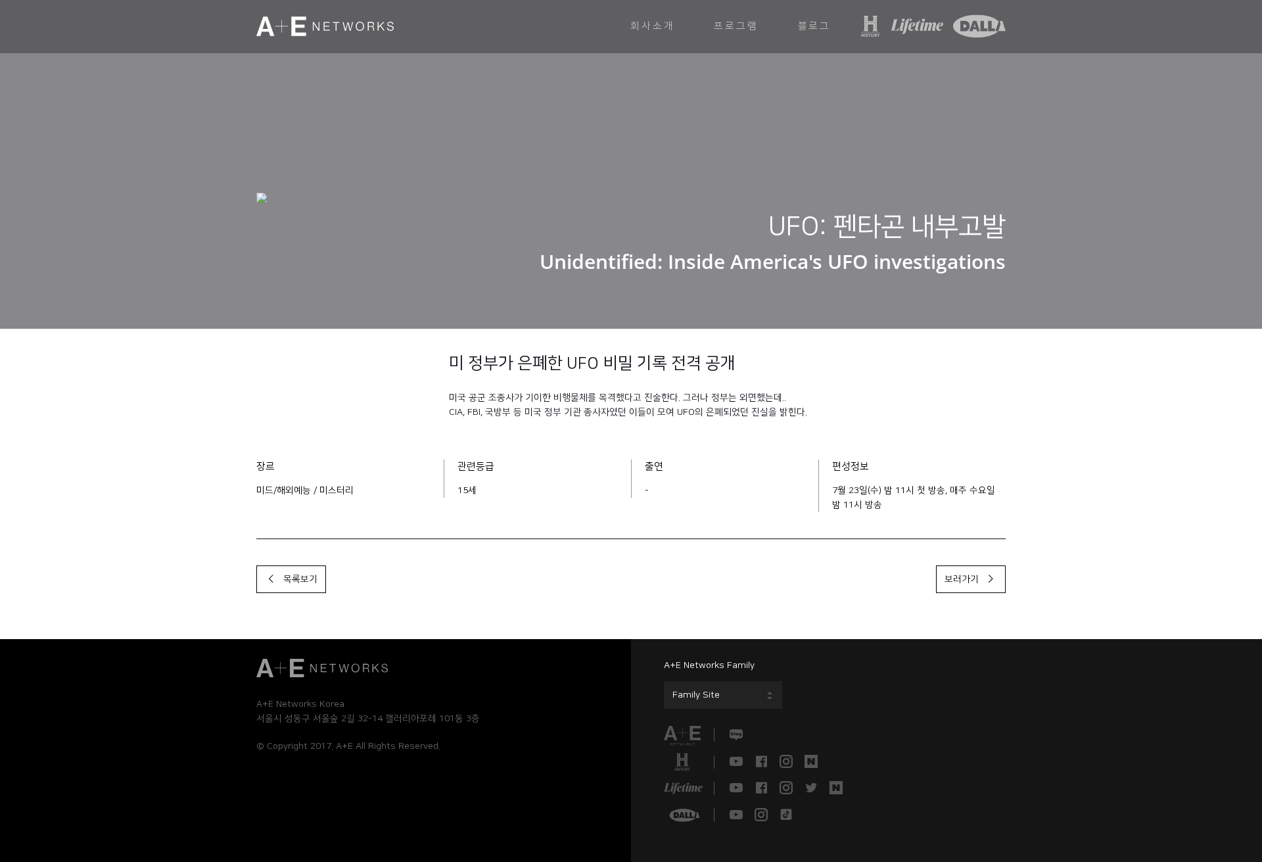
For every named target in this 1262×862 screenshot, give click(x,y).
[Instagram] (786, 762)
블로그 (814, 26)
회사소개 (652, 26)
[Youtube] (736, 762)
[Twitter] (811, 788)
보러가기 (964, 579)
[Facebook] (761, 762)
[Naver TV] (811, 762)
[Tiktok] (786, 814)
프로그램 (736, 26)
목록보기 (297, 579)
